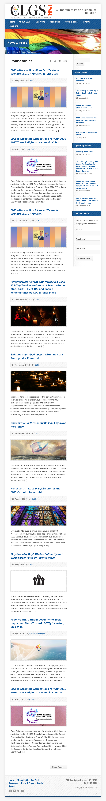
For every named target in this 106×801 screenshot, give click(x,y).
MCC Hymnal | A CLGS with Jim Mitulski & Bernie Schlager (87, 166)
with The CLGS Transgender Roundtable (36, 356)
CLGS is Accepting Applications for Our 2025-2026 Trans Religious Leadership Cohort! (38, 690)
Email (79, 230)
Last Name (81, 248)
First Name (81, 239)
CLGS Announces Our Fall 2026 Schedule (86, 120)
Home (12, 21)
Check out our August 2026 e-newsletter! (85, 106)
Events (86, 21)
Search (80, 64)
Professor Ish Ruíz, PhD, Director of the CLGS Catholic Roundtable (35, 490)
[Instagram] (14, 791)
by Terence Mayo (36, 555)
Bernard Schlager (37, 633)
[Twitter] (18, 791)
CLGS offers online (34, 212)
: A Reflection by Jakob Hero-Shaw (87, 93)
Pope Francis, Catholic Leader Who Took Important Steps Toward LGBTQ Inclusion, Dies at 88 (37, 623)
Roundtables (32, 52)
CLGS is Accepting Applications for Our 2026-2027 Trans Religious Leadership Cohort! (38, 140)
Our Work (40, 21)
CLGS (31, 80)
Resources (55, 21)
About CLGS (25, 21)
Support (13, 26)
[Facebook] (10, 791)
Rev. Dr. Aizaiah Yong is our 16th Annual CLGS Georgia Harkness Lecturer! (87, 200)
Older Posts (58, 767)
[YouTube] (22, 791)
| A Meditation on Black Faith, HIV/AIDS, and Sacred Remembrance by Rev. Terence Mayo (38, 287)
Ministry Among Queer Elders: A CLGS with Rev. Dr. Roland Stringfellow (87, 184)
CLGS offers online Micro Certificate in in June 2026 (34, 72)
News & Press (71, 21)
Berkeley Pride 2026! (84, 152)
